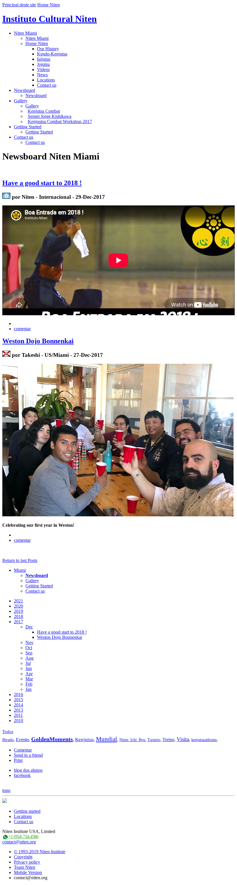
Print (18, 760)
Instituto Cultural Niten (49, 19)
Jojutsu (43, 64)
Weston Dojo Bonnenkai (38, 341)
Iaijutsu (43, 59)
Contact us (46, 85)
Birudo (8, 740)
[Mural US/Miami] (6, 355)
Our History (48, 48)
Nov (29, 642)
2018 (18, 616)
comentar (22, 328)
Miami (20, 570)
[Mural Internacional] (6, 197)
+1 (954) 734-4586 (23, 836)
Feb (28, 684)
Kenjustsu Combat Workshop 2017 (60, 121)
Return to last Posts (19, 560)
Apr (29, 673)
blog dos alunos (28, 770)
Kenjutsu (84, 739)
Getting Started (27, 126)
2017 (18, 621)
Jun (28, 668)
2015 (18, 699)
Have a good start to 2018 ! (42, 183)
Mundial (106, 739)
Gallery (20, 100)
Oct (28, 647)
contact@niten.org (19, 841)
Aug (29, 658)
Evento (22, 739)
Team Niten (24, 867)
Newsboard (24, 90)
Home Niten (48, 4)
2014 (18, 704)
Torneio (153, 740)
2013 (18, 710)
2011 (18, 715)
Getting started (27, 811)
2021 (18, 600)
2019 (18, 611)
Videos (43, 69)
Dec (29, 626)
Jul (28, 663)
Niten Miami (25, 33)
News (42, 74)
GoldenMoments (52, 739)
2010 (18, 720)
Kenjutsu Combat (44, 111)
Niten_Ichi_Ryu (132, 740)
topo (6, 790)
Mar (29, 678)
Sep (28, 652)
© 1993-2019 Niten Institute (39, 851)
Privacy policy (27, 862)
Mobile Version (28, 872)
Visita (183, 739)
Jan (28, 689)
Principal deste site (19, 4)
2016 (18, 694)
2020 (18, 606)
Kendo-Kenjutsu (52, 53)
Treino (168, 739)
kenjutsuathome (204, 740)
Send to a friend (28, 755)
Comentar (23, 749)
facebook (22, 775)
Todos (7, 731)
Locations (46, 79)
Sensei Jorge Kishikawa (49, 116)
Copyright (23, 856)
